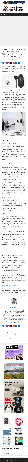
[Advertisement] (14, 31)
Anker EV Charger (8, 146)
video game (6, 321)
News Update (6, 332)
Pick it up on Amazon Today (9, 285)
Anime (20, 319)
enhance (10, 267)
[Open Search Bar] (26, 14)
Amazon (4, 70)
